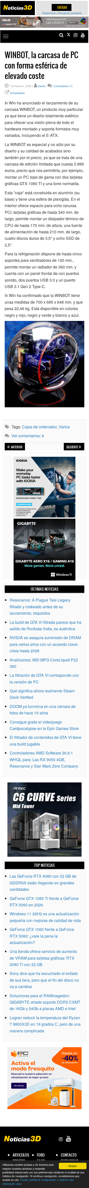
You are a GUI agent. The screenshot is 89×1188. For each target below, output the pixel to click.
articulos (21, 1155)
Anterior (16, 447)
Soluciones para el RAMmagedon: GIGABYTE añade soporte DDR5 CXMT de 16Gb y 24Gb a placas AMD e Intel (45, 1002)
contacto (69, 1155)
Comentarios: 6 (62, 86)
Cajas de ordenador (39, 427)
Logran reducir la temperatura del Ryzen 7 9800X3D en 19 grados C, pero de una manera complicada (45, 1024)
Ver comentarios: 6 (27, 435)
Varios (64, 427)
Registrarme (49, 13)
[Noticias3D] (17, 7)
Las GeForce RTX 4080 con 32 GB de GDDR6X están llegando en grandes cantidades (43, 882)
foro (41, 1155)
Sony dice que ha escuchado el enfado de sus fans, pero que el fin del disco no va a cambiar (44, 979)
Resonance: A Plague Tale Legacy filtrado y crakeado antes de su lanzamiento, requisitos (40, 606)
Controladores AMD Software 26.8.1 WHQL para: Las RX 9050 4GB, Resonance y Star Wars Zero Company (44, 759)
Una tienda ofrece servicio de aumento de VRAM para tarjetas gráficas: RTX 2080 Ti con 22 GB (43, 957)
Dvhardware (17, 93)
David (41, 86)
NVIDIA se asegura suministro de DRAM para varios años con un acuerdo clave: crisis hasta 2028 (45, 644)
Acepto (72, 1166)
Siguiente (72, 447)
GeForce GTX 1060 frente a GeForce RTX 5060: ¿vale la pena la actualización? (42, 935)
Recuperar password (70, 13)
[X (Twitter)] (68, 35)
